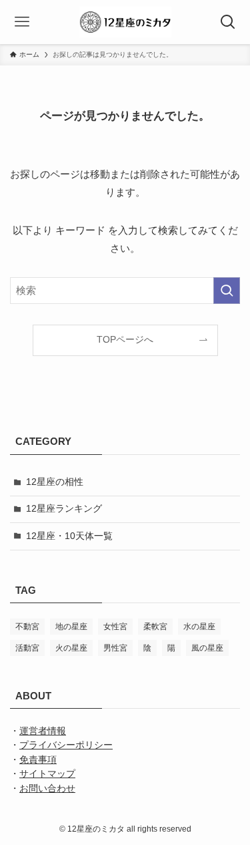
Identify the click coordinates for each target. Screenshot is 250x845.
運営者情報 (42, 731)
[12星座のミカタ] (125, 22)
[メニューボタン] (22, 22)
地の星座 (71, 626)
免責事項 (38, 760)
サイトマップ (47, 774)
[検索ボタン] (228, 22)
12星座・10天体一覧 (69, 536)
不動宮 (27, 626)
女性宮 (115, 626)
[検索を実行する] (226, 290)
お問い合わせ (47, 789)
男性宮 (115, 648)
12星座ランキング (64, 509)
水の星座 (199, 626)
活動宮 (27, 648)
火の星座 (71, 648)
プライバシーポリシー (66, 745)
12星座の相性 (54, 482)
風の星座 (207, 648)
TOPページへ (125, 340)
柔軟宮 (155, 626)
